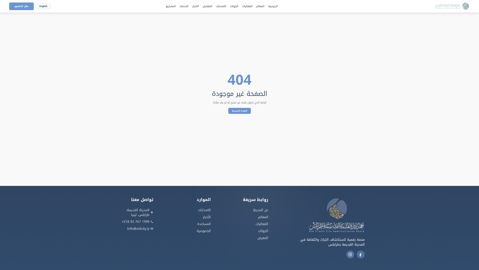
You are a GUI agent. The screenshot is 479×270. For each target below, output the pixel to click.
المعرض (262, 238)
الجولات (234, 6)
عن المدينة (260, 210)
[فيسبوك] (361, 254)
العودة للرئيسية (239, 111)
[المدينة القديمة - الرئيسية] (431, 6)
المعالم (260, 6)
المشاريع (171, 6)
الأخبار (195, 6)
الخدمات (184, 6)
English (43, 6)
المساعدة (204, 224)
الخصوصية (204, 231)
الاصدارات (221, 6)
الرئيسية (273, 6)
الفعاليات (247, 6)
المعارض (207, 6)
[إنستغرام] (350, 254)
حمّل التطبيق (21, 6)
